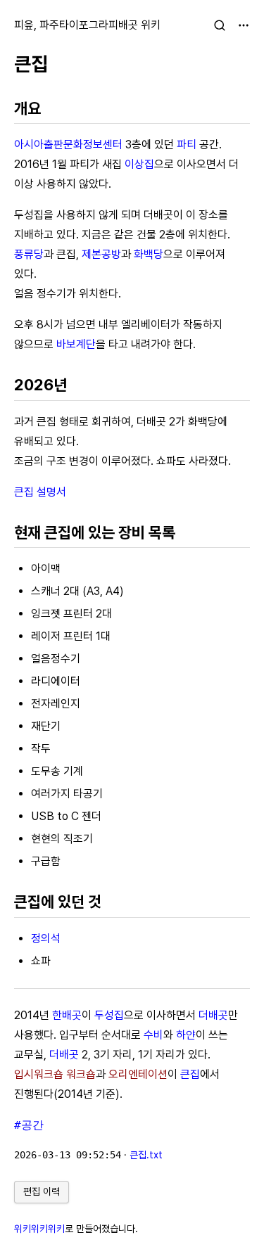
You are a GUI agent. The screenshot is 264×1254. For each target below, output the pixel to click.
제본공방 (101, 254)
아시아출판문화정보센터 (68, 144)
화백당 (148, 254)
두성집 (109, 1015)
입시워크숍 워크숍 (55, 1074)
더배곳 (213, 1015)
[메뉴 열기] (243, 25)
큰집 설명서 (40, 492)
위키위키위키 (39, 1228)
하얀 (186, 1035)
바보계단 (76, 344)
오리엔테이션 (138, 1074)
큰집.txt (146, 1154)
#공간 (29, 1125)
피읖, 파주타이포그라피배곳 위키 (87, 25)
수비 (153, 1035)
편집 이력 (41, 1191)
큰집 (31, 64)
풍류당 (29, 254)
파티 (186, 144)
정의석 (46, 938)
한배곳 (67, 1015)
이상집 (139, 164)
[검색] (219, 25)
